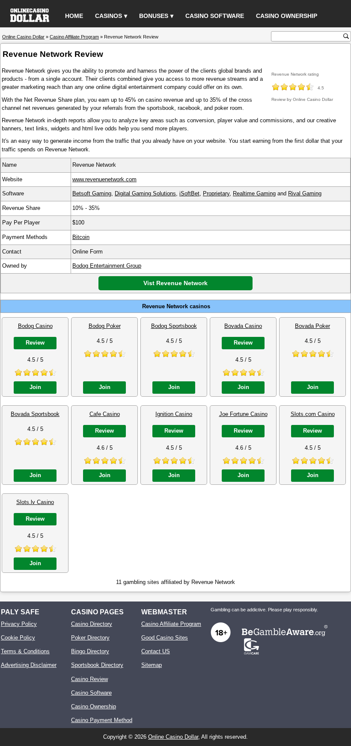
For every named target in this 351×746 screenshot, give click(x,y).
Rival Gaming (304, 193)
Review (35, 342)
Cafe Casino (104, 414)
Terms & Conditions (25, 651)
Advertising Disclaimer (29, 665)
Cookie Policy (18, 637)
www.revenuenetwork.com (104, 179)
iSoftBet (189, 193)
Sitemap (151, 665)
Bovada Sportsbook (35, 414)
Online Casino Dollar (173, 737)
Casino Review (89, 679)
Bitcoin (80, 237)
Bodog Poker (105, 326)
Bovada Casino (243, 326)
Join (35, 387)
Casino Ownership (286, 15)
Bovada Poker (312, 326)
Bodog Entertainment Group (106, 265)
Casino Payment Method (101, 720)
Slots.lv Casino (35, 502)
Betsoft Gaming (91, 193)
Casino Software (214, 15)
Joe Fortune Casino (243, 414)
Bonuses (153, 15)
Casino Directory (91, 624)
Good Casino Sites (164, 637)
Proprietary (216, 193)
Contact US (155, 651)
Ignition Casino (173, 414)
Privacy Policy (19, 624)
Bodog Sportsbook (174, 326)
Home (74, 15)
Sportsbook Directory (97, 665)
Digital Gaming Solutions (145, 193)
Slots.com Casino (313, 414)
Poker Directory (90, 637)
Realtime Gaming (254, 193)
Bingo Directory (90, 651)
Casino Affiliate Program (171, 624)
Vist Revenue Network (175, 283)
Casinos (108, 15)
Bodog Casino (35, 326)
